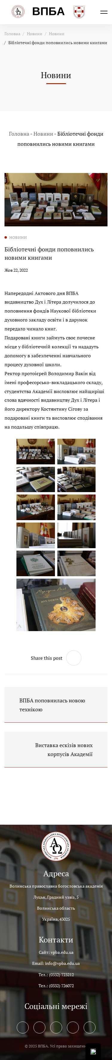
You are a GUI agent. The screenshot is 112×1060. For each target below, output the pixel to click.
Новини (34, 33)
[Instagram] (56, 1027)
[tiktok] (90, 1027)
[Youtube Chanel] (73, 1027)
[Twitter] (39, 1027)
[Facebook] (23, 1027)
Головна (12, 33)
